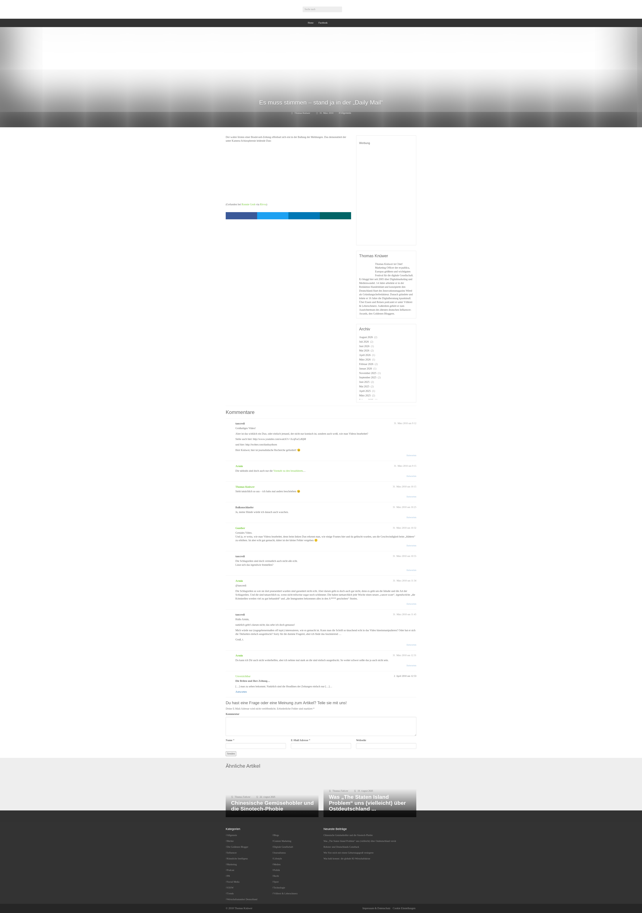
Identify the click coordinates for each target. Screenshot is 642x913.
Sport (276, 882)
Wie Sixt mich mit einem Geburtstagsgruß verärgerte (348, 853)
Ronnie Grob (248, 204)
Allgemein (345, 113)
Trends (230, 893)
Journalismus (280, 853)
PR (228, 876)
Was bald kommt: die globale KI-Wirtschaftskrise (347, 858)
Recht (276, 876)
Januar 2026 (365, 368)
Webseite (361, 740)
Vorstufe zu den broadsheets (288, 470)
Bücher (230, 841)
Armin (239, 466)
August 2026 (366, 337)
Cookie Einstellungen (404, 908)
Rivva (263, 204)
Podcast (230, 870)
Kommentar (232, 714)
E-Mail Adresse (299, 740)
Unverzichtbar (242, 676)
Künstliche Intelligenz (237, 858)
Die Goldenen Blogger (237, 847)
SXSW (230, 887)
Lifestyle (278, 858)
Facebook (323, 23)
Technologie (279, 887)
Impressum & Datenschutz (376, 908)
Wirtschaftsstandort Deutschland (242, 899)
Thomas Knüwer (302, 113)
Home (310, 23)
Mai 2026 (364, 350)
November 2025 (367, 373)
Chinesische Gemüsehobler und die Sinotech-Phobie (348, 835)
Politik (277, 870)
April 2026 (365, 355)
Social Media (233, 882)
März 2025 (365, 395)
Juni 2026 (364, 346)
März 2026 (365, 359)
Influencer (232, 853)
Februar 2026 (366, 364)
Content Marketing (282, 841)
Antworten (411, 455)
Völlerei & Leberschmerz (286, 893)
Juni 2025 (364, 382)
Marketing (232, 864)
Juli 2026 (364, 341)
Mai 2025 (364, 386)
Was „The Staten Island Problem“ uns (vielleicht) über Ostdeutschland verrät (360, 841)
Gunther (240, 528)
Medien (277, 864)
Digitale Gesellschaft (283, 847)
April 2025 (365, 391)
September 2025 (367, 377)
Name (229, 740)
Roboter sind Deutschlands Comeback (341, 847)
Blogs (276, 835)
